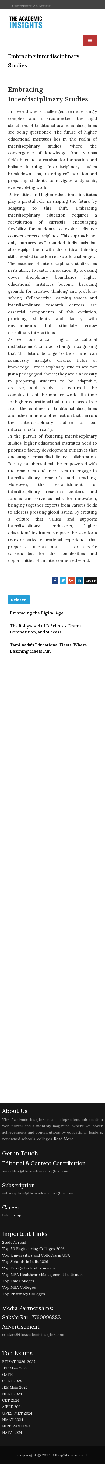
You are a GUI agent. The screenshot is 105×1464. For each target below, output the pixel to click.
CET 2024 (10, 1400)
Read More (64, 1138)
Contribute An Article (31, 5)
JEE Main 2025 (15, 1387)
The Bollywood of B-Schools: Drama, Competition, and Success (46, 629)
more (90, 580)
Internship (11, 1215)
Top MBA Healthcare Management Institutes (42, 1274)
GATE (7, 1374)
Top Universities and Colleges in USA (36, 1255)
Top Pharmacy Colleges (23, 1293)
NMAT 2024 (12, 1419)
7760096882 (45, 1317)
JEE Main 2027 (14, 1368)
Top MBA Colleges (19, 1287)
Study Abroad (14, 1242)
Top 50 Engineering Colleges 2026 (33, 1248)
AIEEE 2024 (12, 1406)
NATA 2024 (12, 1432)
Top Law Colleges (18, 1281)
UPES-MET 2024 (17, 1413)
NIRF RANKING (16, 1426)
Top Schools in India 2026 (25, 1261)
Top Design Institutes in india (28, 1268)
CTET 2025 (12, 1381)
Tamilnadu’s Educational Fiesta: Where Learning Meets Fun (48, 648)
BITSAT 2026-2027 (18, 1361)
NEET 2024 (12, 1393)
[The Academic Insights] (38, 22)
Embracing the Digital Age (37, 613)
